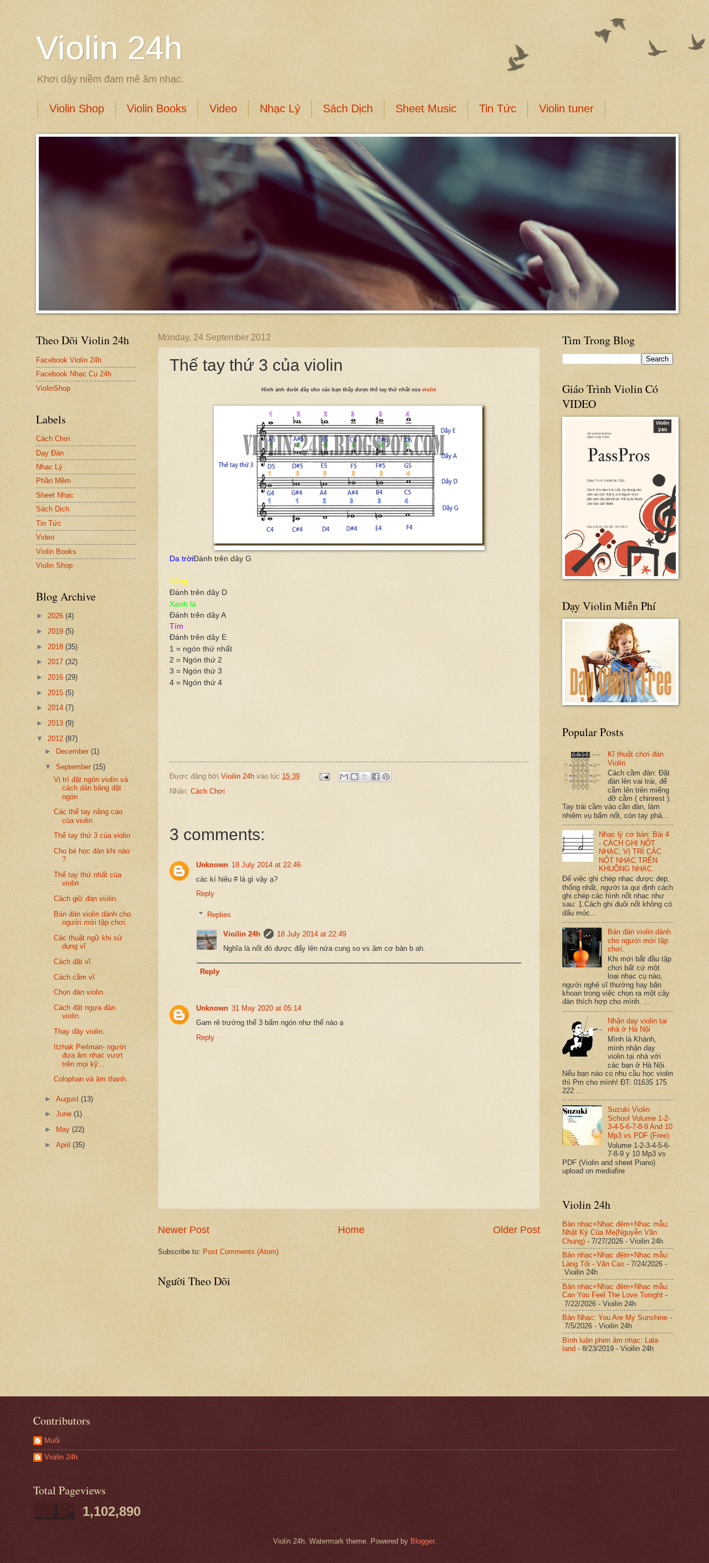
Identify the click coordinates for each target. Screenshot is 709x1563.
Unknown (212, 865)
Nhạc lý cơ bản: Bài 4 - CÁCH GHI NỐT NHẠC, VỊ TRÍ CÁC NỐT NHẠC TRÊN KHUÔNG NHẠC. (634, 851)
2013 (56, 723)
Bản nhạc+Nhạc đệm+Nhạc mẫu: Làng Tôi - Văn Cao (615, 1259)
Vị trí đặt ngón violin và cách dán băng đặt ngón (91, 788)
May (64, 1129)
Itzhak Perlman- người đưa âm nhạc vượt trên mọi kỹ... (90, 1055)
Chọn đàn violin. (79, 992)
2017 (56, 662)
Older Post (516, 1229)
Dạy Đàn (50, 453)
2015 (56, 693)
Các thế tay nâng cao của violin (88, 816)
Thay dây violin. (79, 1031)
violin (429, 389)
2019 (56, 631)
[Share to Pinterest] (386, 776)
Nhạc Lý (280, 108)
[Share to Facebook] (375, 776)
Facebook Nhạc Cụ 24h (73, 374)
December (73, 751)
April (64, 1145)
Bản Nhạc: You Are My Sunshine (614, 1317)
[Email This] (344, 776)
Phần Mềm (53, 481)
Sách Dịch (348, 108)
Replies (219, 914)
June (65, 1114)
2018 (56, 647)
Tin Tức (497, 108)
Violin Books (157, 108)
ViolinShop (53, 388)
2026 (56, 616)
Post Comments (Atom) (241, 1252)
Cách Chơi (208, 791)
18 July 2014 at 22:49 (311, 934)
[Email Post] (324, 776)
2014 (56, 707)
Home (351, 1229)
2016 (56, 677)
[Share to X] (365, 776)
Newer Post (183, 1229)
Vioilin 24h (238, 776)
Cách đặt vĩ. (73, 962)
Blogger (422, 1541)
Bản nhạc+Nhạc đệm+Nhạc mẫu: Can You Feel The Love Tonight (615, 1290)
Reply (205, 893)
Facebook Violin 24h (68, 360)
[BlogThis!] (354, 776)
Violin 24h (109, 47)
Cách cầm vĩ (74, 977)
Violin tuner (566, 108)
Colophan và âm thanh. (91, 1079)
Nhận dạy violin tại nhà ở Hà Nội (637, 1025)
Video (223, 108)
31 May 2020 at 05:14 (266, 1008)
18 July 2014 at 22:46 (266, 865)
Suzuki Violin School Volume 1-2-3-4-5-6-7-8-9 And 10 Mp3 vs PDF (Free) (640, 1122)
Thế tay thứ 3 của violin (92, 835)
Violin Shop (76, 108)
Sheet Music (425, 108)
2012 (56, 738)
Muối (52, 1440)
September (74, 767)
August (68, 1099)
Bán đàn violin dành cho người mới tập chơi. (92, 918)
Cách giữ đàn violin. (86, 898)
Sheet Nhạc (55, 495)
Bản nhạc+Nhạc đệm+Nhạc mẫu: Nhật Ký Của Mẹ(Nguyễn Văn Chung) (615, 1232)
